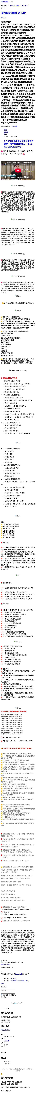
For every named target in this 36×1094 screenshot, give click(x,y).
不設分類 (14, 126)
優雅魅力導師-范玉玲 (13, 12)
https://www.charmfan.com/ (17, 917)
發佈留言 (3, 997)
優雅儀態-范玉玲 (5, 964)
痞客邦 (17, 974)
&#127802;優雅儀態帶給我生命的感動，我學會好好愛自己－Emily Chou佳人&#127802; (18, 144)
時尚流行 (13, 978)
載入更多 (3, 986)
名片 (5, 134)
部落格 (6, 132)
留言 (21, 974)
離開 (10, 1090)
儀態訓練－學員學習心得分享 (19, 980)
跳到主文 (3, 17)
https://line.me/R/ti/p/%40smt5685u (21, 741)
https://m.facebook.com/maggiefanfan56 (16, 909)
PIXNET (8, 1069)
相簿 (5, 130)
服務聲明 (18, 1070)
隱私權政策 (29, 1069)
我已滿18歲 (4, 1090)
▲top (2, 983)
